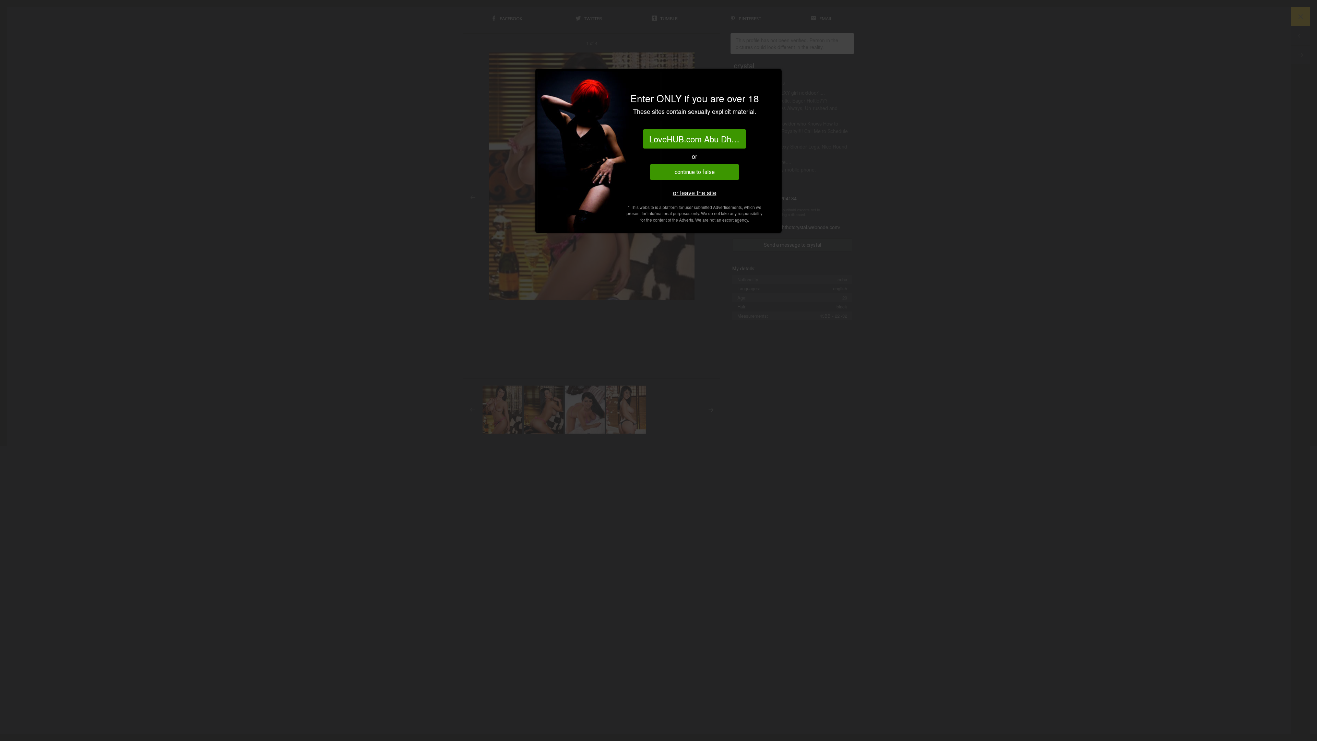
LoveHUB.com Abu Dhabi (695, 139)
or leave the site (694, 192)
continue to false (695, 172)
